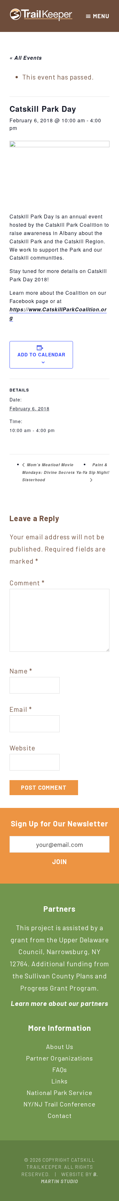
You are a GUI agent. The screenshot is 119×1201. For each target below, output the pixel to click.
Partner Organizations (59, 1058)
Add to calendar (41, 354)
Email (21, 709)
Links (59, 1081)
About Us (59, 1046)
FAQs (59, 1069)
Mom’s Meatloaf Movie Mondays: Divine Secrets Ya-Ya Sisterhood (55, 472)
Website (22, 748)
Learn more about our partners (59, 1003)
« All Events (26, 57)
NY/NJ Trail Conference (59, 1104)
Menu (101, 15)
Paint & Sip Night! (99, 468)
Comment (27, 583)
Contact (60, 1115)
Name (21, 671)
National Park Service (59, 1092)
